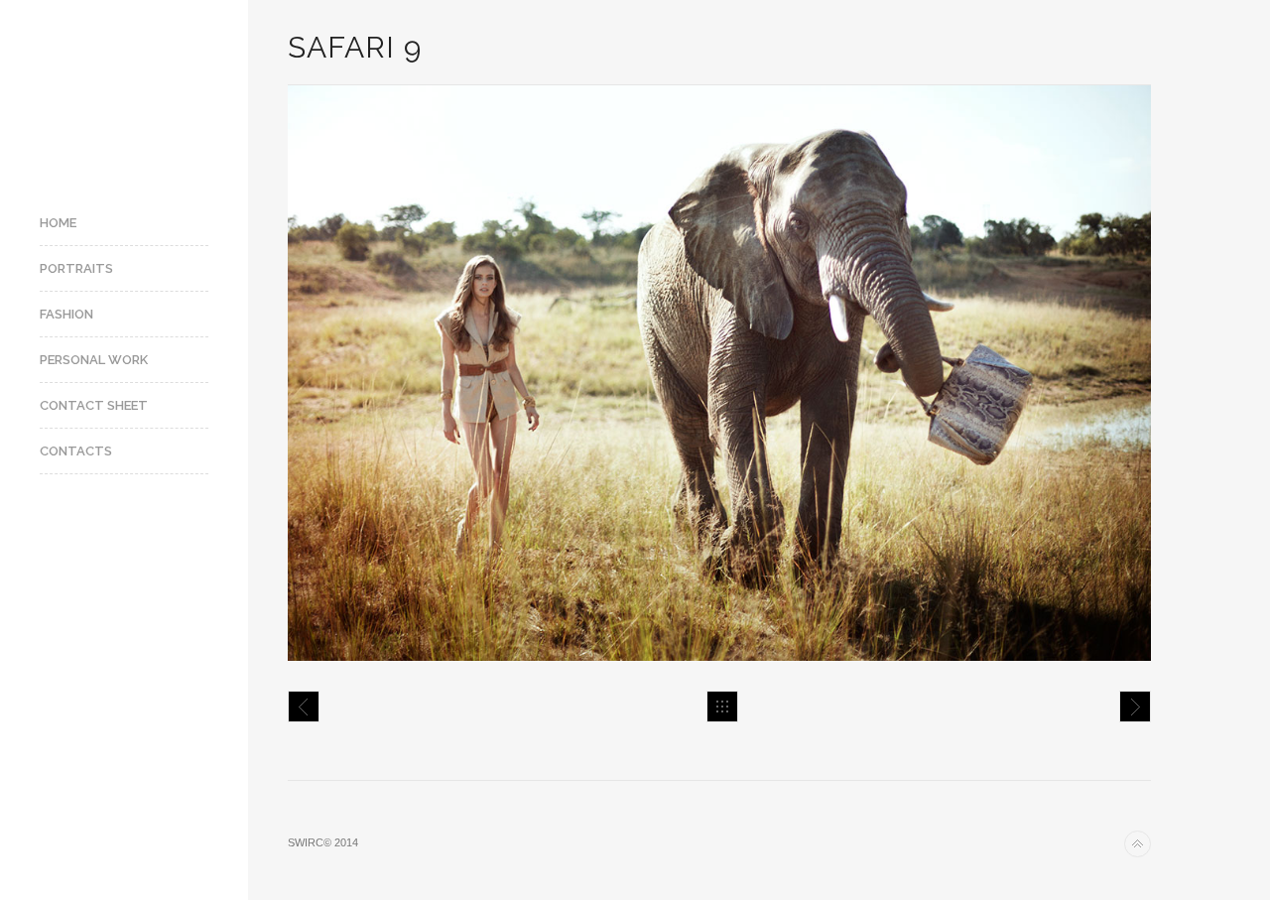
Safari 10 (1135, 706)
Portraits (76, 268)
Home (58, 222)
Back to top (1137, 844)
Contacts (76, 451)
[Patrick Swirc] (124, 92)
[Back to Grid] (722, 706)
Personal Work (94, 359)
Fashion (66, 314)
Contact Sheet (94, 405)
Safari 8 (303, 706)
